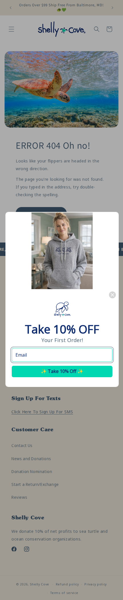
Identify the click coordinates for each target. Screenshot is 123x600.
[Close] (112, 294)
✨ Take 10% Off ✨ (62, 371)
